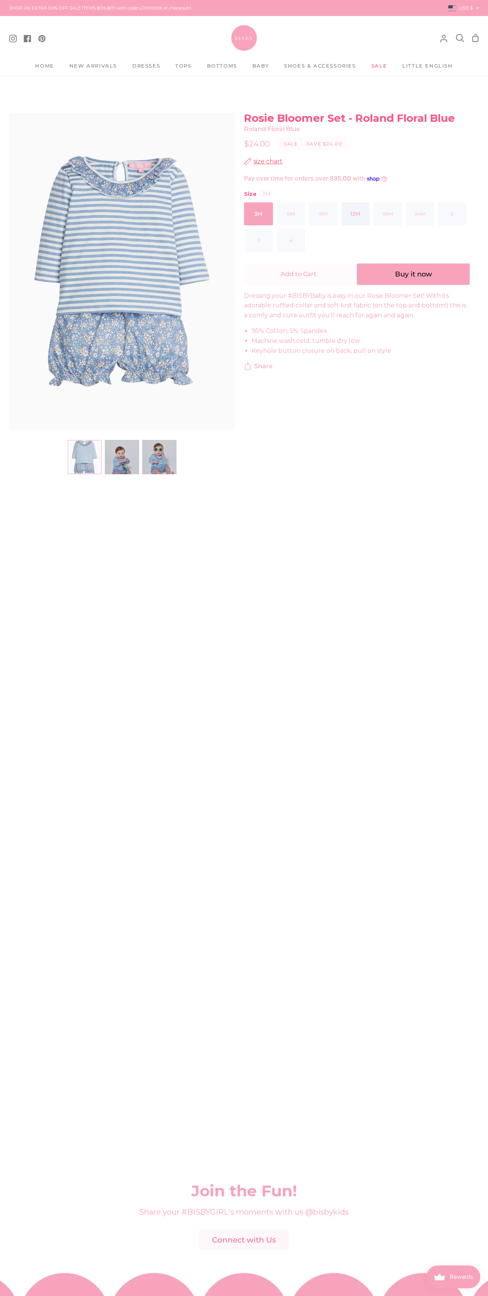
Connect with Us (244, 1239)
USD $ (466, 8)
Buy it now (413, 274)
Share (263, 366)
